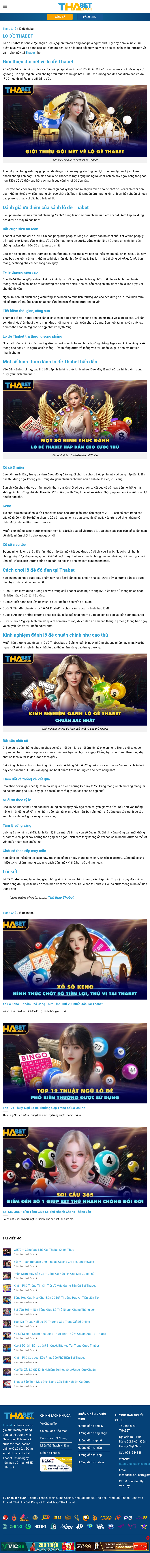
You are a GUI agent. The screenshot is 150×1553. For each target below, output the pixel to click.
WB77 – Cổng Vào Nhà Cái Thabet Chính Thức (44, 1249)
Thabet (7, 1425)
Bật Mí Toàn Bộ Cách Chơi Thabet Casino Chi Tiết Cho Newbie (54, 1262)
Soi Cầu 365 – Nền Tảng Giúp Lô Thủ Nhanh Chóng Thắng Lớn (47, 1212)
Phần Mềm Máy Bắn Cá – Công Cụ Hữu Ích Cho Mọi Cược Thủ (54, 1274)
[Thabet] (75, 6)
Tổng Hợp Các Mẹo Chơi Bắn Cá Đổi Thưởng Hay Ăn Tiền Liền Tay (57, 1297)
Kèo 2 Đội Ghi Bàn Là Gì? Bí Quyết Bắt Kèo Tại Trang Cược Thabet (56, 1345)
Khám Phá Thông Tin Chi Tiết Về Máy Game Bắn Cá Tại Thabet (55, 1285)
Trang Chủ (9, 28)
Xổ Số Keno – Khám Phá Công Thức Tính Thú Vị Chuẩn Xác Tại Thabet (53, 1004)
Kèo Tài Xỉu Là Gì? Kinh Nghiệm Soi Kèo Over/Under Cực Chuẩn (55, 1369)
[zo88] (112, 1546)
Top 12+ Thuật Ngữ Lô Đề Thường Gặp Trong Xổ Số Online (44, 1108)
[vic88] (38, 1546)
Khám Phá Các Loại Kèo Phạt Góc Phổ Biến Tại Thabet (49, 1357)
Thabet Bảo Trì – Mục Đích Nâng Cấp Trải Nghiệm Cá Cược (52, 1381)
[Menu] (5, 6)
